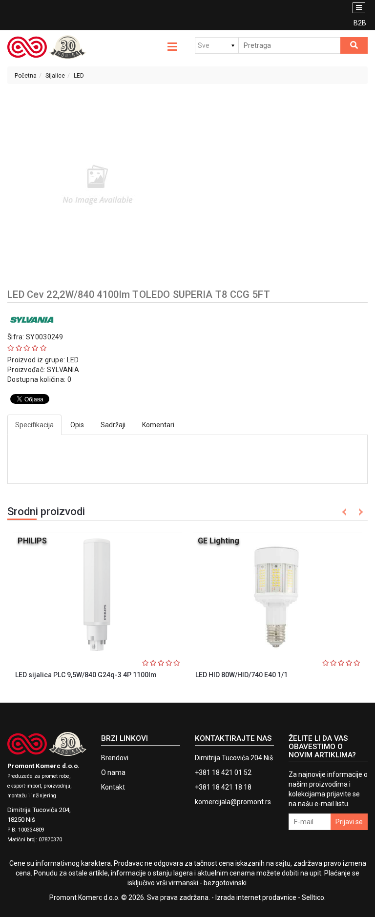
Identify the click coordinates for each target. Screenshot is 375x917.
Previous (344, 512)
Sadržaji (113, 425)
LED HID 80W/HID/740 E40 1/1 (241, 675)
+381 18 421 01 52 (223, 772)
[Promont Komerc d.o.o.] (46, 47)
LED (79, 75)
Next (359, 512)
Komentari (158, 425)
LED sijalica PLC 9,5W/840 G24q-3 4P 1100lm (86, 675)
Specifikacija (34, 425)
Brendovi (114, 758)
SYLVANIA (63, 370)
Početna (26, 75)
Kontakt (113, 787)
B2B (360, 23)
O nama (113, 772)
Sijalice (55, 75)
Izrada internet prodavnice (255, 897)
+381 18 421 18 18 (223, 787)
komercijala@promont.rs (233, 802)
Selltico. (314, 897)
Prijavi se (349, 822)
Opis (77, 425)
